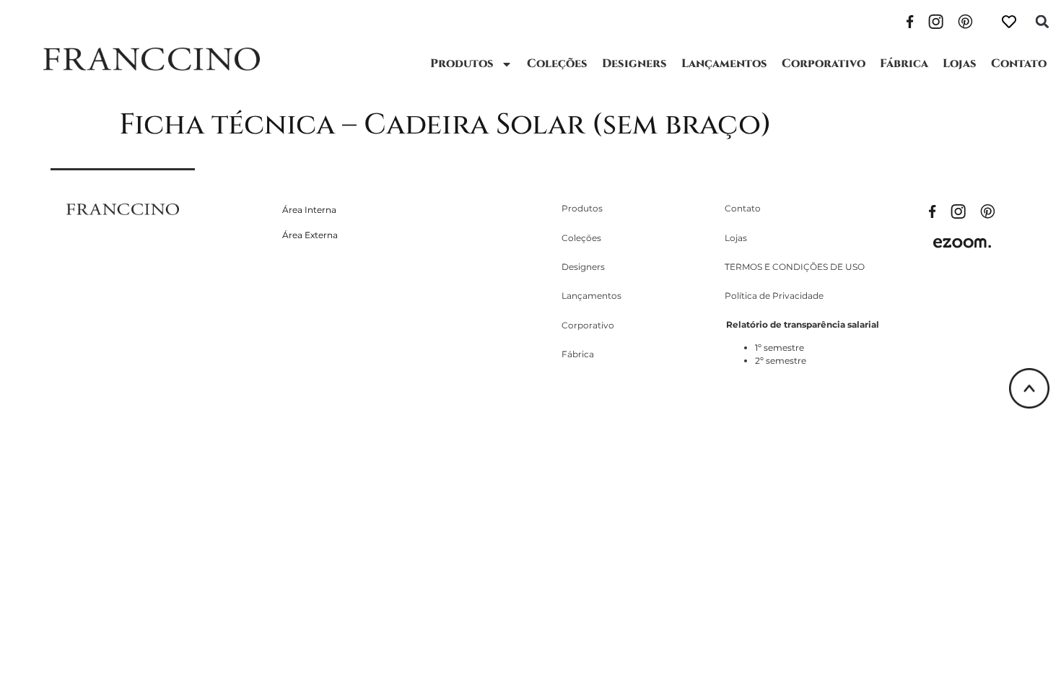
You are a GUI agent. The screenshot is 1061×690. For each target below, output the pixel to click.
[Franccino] (122, 208)
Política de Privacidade (774, 295)
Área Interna (309, 209)
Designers (634, 63)
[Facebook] (910, 20)
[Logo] (151, 59)
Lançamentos (724, 63)
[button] (1042, 21)
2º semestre (780, 360)
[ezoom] (962, 241)
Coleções (557, 63)
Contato (1019, 63)
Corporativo (823, 63)
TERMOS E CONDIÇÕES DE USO (795, 266)
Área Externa (310, 235)
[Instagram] (935, 20)
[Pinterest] (965, 20)
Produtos (462, 63)
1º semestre (779, 347)
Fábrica (904, 63)
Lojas (960, 63)
